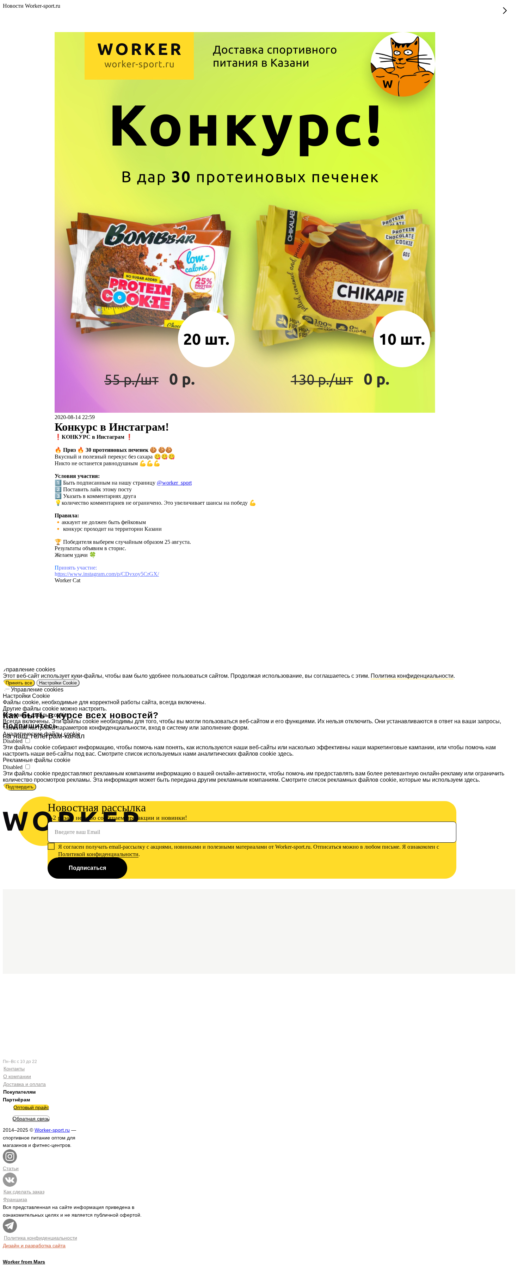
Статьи (11, 1168)
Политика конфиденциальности (412, 676)
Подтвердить (19, 786)
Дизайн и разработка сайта (34, 1245)
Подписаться (87, 868)
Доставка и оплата (24, 1084)
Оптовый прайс (31, 1107)
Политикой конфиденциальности (98, 854)
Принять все (19, 683)
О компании (17, 1076)
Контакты (14, 1068)
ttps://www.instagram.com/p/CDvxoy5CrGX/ (108, 574)
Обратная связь (31, 1118)
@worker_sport (174, 483)
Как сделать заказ (24, 1191)
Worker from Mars (24, 1262)
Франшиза (15, 1199)
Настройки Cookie (58, 683)
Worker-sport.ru (52, 1130)
